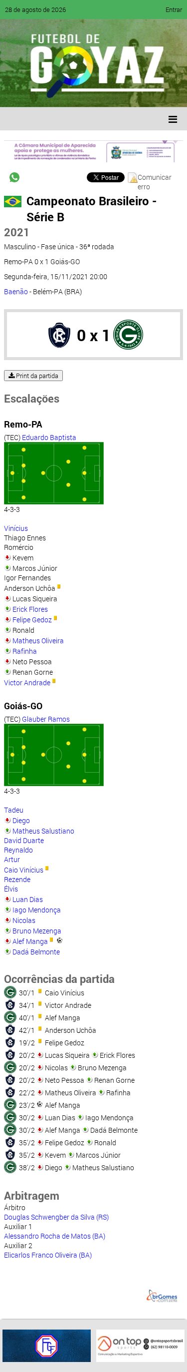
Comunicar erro (155, 177)
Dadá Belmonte (36, 951)
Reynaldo (18, 850)
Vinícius (16, 528)
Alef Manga (30, 941)
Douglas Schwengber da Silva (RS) (56, 1217)
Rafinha (24, 651)
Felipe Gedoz (32, 619)
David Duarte (24, 840)
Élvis (11, 889)
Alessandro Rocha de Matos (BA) (54, 1236)
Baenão (16, 291)
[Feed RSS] (114, 92)
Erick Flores (30, 609)
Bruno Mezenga (36, 930)
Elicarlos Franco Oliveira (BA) (48, 1255)
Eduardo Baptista (49, 437)
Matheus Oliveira (38, 640)
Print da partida (36, 375)
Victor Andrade (27, 682)
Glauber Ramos (46, 719)
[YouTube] (76, 92)
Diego (21, 820)
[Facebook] (38, 92)
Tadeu (13, 810)
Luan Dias (27, 899)
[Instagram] (133, 92)
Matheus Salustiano (43, 831)
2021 (17, 232)
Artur (12, 859)
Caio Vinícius (23, 870)
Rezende (17, 879)
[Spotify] (95, 92)
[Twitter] (57, 92)
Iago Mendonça (36, 910)
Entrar (174, 9)
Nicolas (23, 920)
